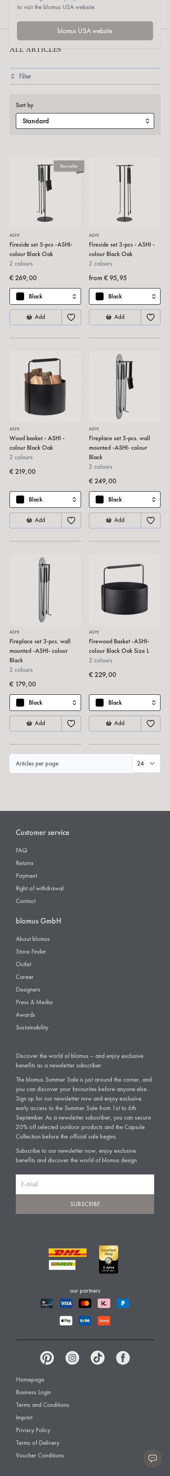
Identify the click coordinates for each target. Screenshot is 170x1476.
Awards (25, 1014)
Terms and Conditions (42, 1405)
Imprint (24, 1417)
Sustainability (32, 1027)
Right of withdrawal (40, 888)
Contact (26, 901)
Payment (26, 875)
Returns (25, 863)
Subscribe (85, 1204)
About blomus (33, 939)
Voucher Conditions (40, 1455)
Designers (28, 989)
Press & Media (34, 1002)
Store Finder (31, 951)
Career (25, 977)
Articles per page (37, 763)
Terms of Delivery (37, 1442)
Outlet (23, 964)
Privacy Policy (33, 1430)
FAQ (21, 850)
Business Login (33, 1392)
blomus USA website (85, 30)
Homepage (30, 1379)
